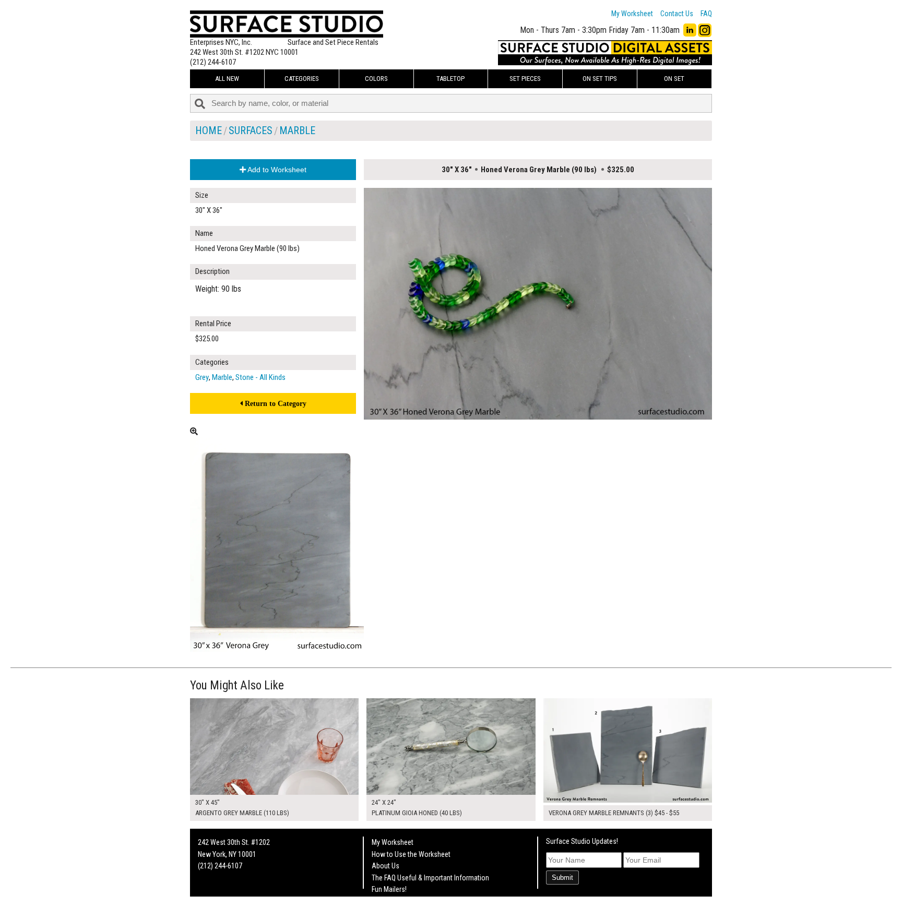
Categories (301, 78)
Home (208, 130)
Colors (376, 78)
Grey (202, 377)
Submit (562, 877)
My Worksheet (632, 13)
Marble (297, 130)
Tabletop (450, 78)
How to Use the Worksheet (411, 854)
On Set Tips (600, 78)
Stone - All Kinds (260, 377)
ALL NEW (227, 78)
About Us (385, 866)
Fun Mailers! (389, 889)
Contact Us (676, 13)
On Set (674, 78)
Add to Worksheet (276, 169)
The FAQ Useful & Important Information (430, 878)
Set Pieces (525, 78)
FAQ (706, 13)
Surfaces (250, 130)
